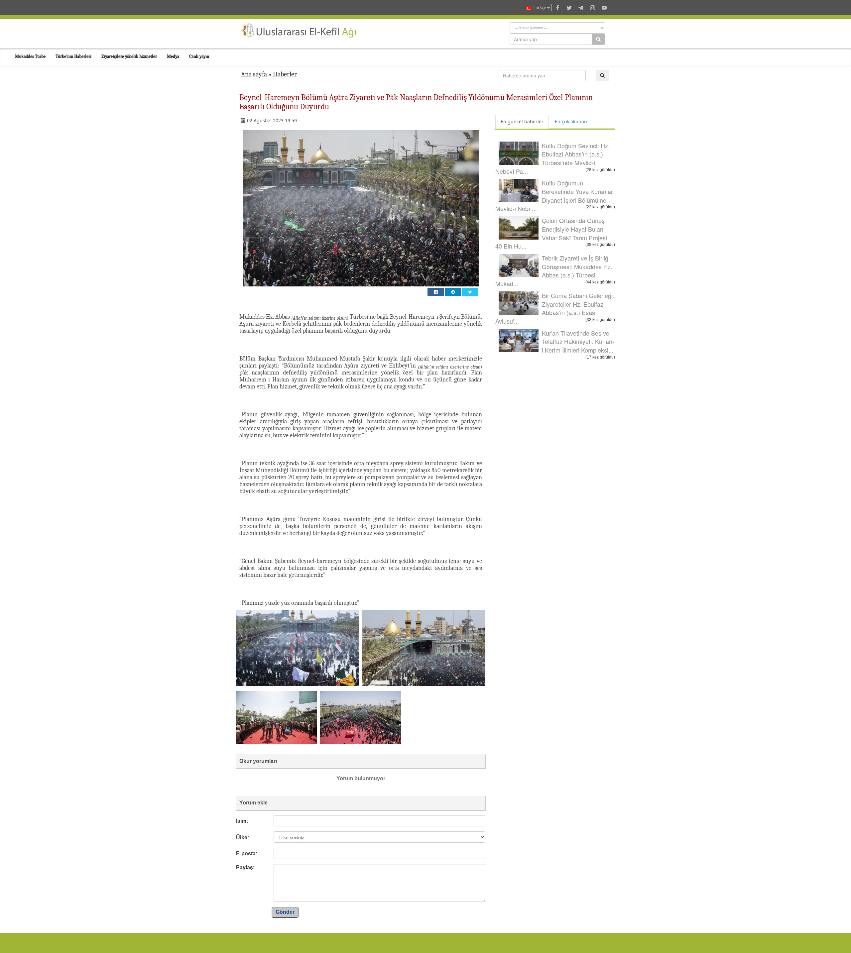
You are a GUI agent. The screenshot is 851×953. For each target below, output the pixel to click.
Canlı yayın (199, 56)
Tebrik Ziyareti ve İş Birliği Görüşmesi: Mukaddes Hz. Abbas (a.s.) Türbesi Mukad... (553, 271)
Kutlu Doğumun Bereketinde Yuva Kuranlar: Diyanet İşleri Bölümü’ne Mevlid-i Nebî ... (555, 195)
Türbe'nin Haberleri (73, 56)
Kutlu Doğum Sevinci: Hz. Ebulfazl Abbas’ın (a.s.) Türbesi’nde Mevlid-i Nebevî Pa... (552, 158)
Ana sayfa (254, 74)
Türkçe (539, 7)
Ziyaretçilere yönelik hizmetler (129, 56)
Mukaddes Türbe (30, 56)
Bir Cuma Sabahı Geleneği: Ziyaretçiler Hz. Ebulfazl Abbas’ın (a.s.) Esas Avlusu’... (554, 308)
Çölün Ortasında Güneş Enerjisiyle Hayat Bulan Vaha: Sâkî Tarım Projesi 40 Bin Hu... (551, 233)
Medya (173, 56)
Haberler (285, 74)
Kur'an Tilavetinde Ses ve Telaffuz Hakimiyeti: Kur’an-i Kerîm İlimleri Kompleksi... (578, 341)
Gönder (285, 912)
